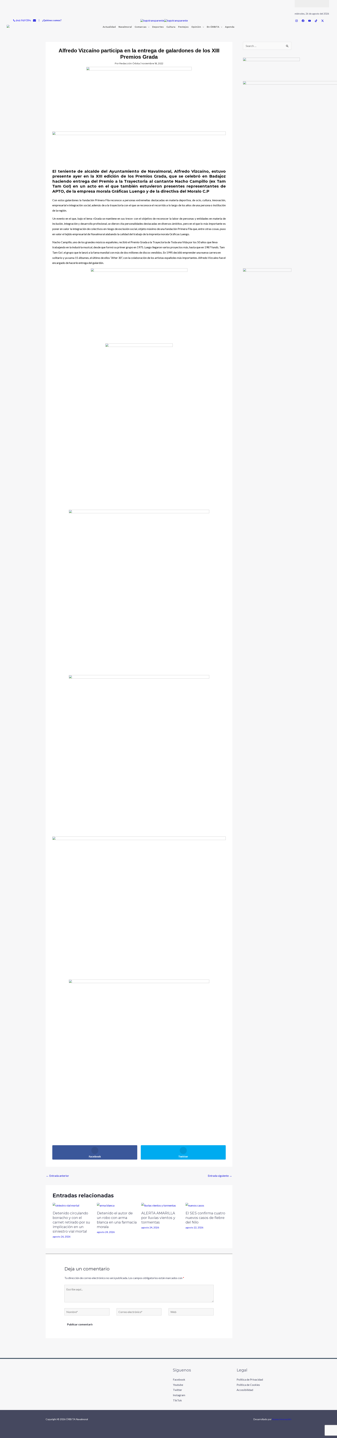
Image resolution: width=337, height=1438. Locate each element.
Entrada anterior (57, 1175)
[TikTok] (316, 20)
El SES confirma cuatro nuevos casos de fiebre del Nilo (205, 1217)
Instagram (179, 1395)
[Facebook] (303, 20)
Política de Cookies (248, 1384)
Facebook (179, 1379)
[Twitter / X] (322, 20)
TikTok (177, 1400)
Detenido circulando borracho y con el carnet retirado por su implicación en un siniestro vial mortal (71, 1222)
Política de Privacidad (250, 1379)
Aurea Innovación (281, 1419)
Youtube (178, 1384)
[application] (147, 27)
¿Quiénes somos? (51, 20)
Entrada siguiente (220, 1175)
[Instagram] (296, 20)
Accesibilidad (245, 1389)
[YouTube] (309, 20)
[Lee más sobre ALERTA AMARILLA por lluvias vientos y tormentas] (158, 1205)
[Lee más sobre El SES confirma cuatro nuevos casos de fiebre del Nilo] (195, 1205)
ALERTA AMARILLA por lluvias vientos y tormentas (158, 1217)
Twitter (177, 1389)
